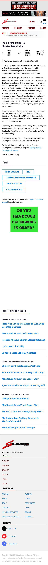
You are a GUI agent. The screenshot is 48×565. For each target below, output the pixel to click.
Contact (29, 517)
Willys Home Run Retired (15, 398)
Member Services (10, 512)
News (3, 33)
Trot (4, 503)
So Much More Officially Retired (19, 352)
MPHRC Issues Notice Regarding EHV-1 (22, 411)
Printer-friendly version (28, 53)
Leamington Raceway (14, 183)
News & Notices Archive (18, 33)
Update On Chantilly (13, 346)
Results (18, 28)
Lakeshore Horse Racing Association (21, 177)
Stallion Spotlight (11, 517)
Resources (30, 503)
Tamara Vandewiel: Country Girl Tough (23, 372)
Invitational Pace (12, 171)
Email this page (9, 53)
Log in (31, 199)
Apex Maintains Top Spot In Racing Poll (23, 385)
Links (27, 499)
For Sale (6, 508)
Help (27, 508)
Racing (5, 494)
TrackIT (31, 28)
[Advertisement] (24, 270)
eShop (43, 28)
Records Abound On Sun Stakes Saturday (23, 339)
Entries (5, 28)
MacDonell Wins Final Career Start (20, 333)
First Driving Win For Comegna (19, 427)
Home (4, 484)
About (28, 512)
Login (34, 21)
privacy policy (36, 561)
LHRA (28, 171)
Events (28, 494)
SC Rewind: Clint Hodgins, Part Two (21, 365)
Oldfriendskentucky (14, 189)
